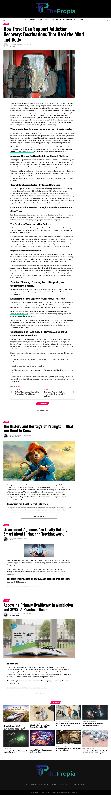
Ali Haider (13, 46)
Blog (26, 20)
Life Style (46, 20)
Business (32, 20)
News (75, 20)
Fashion (39, 20)
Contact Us (83, 20)
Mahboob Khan (14, 436)
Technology (55, 20)
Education (69, 20)
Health (62, 20)
